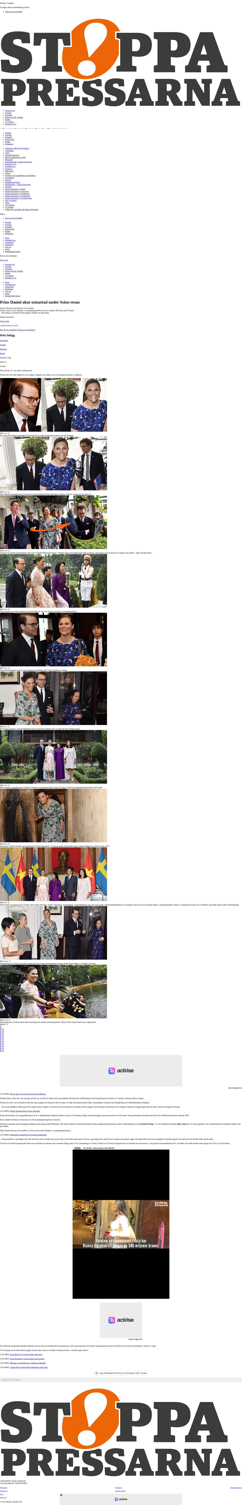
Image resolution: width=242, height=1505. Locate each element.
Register (8, 187)
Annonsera (23, 128)
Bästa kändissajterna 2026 (15, 157)
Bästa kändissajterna (236, 1487)
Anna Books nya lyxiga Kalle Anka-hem (26, 1354)
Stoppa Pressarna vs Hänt (15, 189)
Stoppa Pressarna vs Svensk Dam (18, 198)
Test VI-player (11, 200)
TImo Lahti (4, 321)
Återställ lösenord (12, 155)
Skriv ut (3, 362)
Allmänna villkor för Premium (17, 148)
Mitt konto (9, 171)
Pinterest (3, 349)
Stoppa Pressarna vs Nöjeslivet (17, 194)
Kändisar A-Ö (10, 124)
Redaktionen (3, 1487)
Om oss (41, 128)
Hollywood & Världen (14, 117)
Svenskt (8, 113)
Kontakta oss (11, 128)
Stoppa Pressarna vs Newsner (17, 191)
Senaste (8, 133)
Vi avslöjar (9, 122)
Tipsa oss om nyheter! (13, 12)
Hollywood (9, 139)
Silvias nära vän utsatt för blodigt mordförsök (28, 1094)
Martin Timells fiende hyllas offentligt (25, 1111)
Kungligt (8, 115)
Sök (2, 214)
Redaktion (33, 128)
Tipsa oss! (4, 260)
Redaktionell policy (60, 128)
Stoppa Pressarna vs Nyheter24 (17, 196)
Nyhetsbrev (9, 178)
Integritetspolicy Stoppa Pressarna (18, 162)
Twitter (3, 345)
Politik (7, 120)
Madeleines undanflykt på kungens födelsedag (28, 1135)
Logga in (8, 169)
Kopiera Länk (5, 358)
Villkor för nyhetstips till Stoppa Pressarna (21, 209)
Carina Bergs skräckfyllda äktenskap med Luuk (29, 1367)
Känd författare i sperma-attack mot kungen (27, 1359)
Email (2, 353)
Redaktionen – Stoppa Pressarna (18, 185)
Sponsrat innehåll (120, 1491)
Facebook (4, 341)
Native (7, 173)
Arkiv (48, 128)
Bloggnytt (9, 160)
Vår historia (9, 205)
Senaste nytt (10, 111)
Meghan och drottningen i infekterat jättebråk (28, 1363)
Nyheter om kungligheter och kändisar (20, 175)
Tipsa (3, 128)
